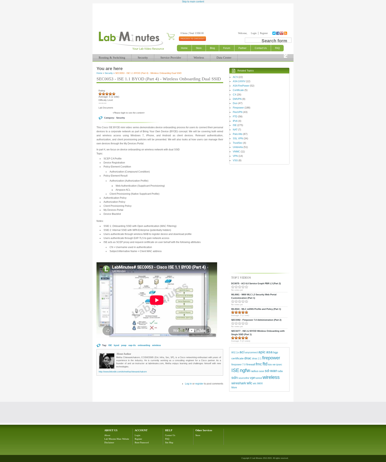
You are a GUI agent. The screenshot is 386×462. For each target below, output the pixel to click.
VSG (235, 160)
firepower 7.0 (238, 364)
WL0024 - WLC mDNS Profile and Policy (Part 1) (256, 309)
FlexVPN (237, 112)
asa (269, 352)
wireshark (238, 383)
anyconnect (251, 352)
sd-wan (271, 371)
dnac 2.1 (257, 358)
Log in (188, 383)
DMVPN (237, 99)
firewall (250, 364)
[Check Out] (192, 38)
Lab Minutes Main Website (116, 439)
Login (254, 33)
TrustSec (237, 143)
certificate (237, 358)
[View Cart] (165, 33)
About (107, 435)
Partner (242, 48)
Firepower (238, 107)
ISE (110, 345)
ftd (265, 363)
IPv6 (235, 121)
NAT (235, 129)
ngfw (245, 370)
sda (280, 371)
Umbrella (238, 147)
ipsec (279, 364)
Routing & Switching (112, 57)
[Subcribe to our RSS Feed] (286, 33)
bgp (275, 352)
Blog (212, 48)
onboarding (144, 345)
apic (262, 352)
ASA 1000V (239, 81)
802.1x (235, 352)
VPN (235, 156)
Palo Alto (237, 134)
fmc (259, 364)
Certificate (238, 90)
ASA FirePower (241, 85)
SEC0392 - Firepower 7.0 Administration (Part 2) (256, 320)
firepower (271, 357)
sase (261, 371)
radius (254, 371)
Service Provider (170, 57)
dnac (248, 358)
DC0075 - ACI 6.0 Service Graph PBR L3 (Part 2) (256, 283)
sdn (234, 377)
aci (241, 352)
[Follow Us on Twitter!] (274, 33)
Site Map (169, 442)
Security (143, 57)
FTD (235, 116)
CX (234, 94)
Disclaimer (109, 442)
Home (184, 48)
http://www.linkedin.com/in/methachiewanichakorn (123, 371)
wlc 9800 (258, 383)
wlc (249, 383)
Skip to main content (193, 1)
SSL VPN (238, 138)
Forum (226, 48)
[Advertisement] (193, 14)
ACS (235, 77)
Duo (235, 103)
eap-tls (132, 345)
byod (116, 345)
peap (123, 345)
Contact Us (170, 435)
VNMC (236, 151)
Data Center (224, 57)
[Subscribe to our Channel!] (282, 33)
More (234, 387)
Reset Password (142, 442)
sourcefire (243, 378)
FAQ (167, 439)
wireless (156, 345)
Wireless (199, 57)
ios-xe (272, 364)
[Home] (131, 50)
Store (199, 48)
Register (264, 33)
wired (259, 378)
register (199, 383)
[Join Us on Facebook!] (278, 33)
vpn (252, 378)
